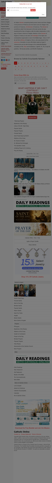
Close (43, 14)
